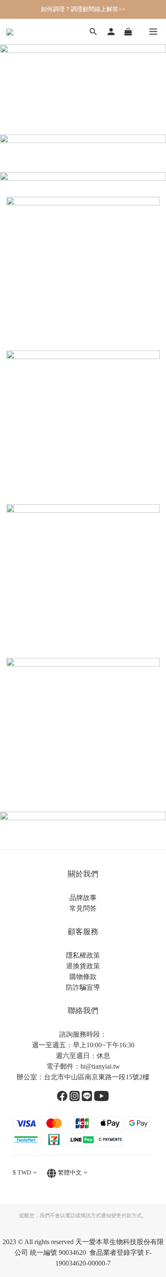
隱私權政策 (83, 955)
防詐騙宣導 (83, 987)
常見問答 (83, 908)
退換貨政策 (83, 966)
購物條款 (83, 976)
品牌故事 (83, 897)
